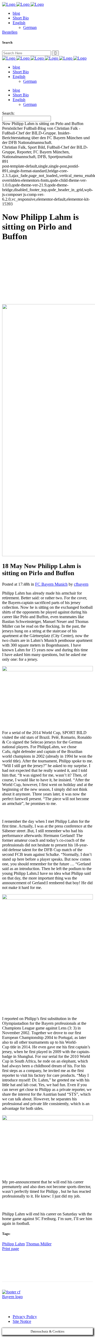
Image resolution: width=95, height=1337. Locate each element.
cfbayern (81, 584)
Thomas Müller (38, 1244)
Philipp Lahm (13, 1244)
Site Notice (22, 1321)
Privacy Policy (25, 1316)
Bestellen (9, 32)
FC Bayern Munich (51, 584)
